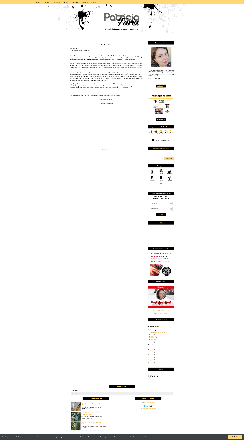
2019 (151, 347)
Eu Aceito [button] (235, 437)
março (153, 336)
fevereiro (153, 337)
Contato (75, 2)
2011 (151, 361)
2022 (151, 342)
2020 (151, 346)
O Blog (47, 2)
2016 (151, 352)
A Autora (38, 2)
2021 (151, 344)
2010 (151, 362)
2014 (151, 356)
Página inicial (106, 149)
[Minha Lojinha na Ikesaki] (161, 307)
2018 (151, 349)
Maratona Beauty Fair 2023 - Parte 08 (160, 332)
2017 (151, 351)
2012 (151, 359)
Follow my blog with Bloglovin (148, 408)
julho (152, 334)
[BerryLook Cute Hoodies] (161, 313)
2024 (151, 329)
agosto (153, 331)
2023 (151, 341)
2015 (151, 354)
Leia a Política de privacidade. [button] (138, 437)
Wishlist (66, 2)
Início (30, 2)
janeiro (153, 339)
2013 (151, 357)
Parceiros (56, 2)
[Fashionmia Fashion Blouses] (161, 310)
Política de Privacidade (88, 2)
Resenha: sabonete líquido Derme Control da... (89, 413)
